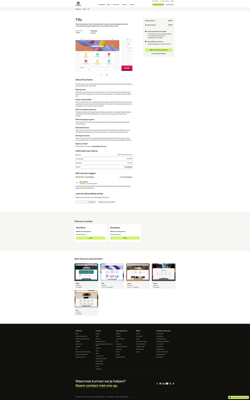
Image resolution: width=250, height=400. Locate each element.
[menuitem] (172, 1)
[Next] (106, 75)
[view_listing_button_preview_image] (97, 54)
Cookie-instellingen (109, 396)
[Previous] (101, 75)
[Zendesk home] (79, 4)
